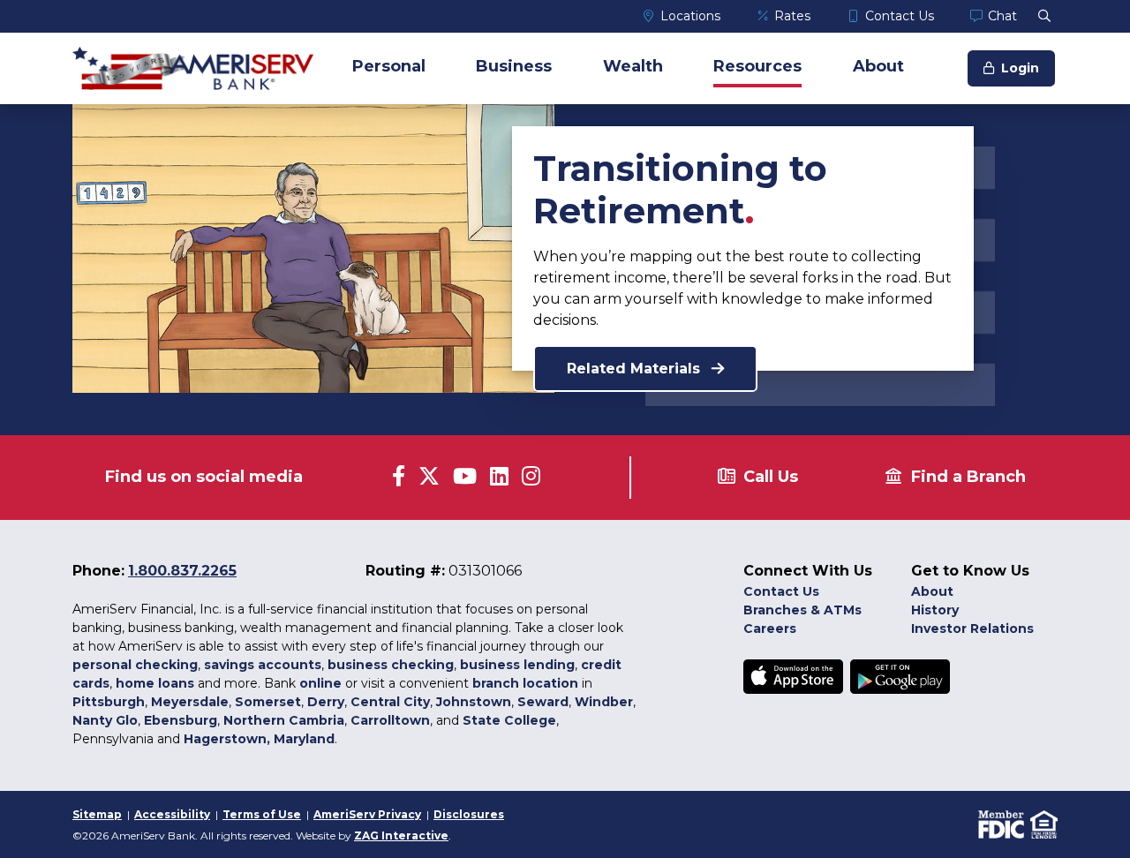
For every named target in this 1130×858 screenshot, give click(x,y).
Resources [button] (757, 66)
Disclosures (468, 814)
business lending (517, 665)
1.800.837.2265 (182, 570)
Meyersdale (190, 702)
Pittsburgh (108, 702)
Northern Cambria (283, 720)
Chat (1002, 16)
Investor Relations (972, 628)
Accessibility (172, 814)
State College (509, 720)
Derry (325, 702)
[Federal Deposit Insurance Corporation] (1000, 823)
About (932, 591)
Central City (390, 702)
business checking (391, 665)
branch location (525, 683)
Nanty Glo (105, 720)
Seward (543, 702)
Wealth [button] (633, 66)
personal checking (135, 665)
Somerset (268, 702)
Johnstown (473, 702)
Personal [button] (389, 66)
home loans (155, 683)
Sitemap (97, 814)
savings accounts (262, 665)
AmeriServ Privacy (367, 814)
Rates (792, 16)
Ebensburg (180, 720)
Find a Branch (968, 476)
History (935, 610)
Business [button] (514, 66)
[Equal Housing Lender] (1042, 823)
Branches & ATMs (802, 610)
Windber (604, 702)
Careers (769, 628)
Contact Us (899, 16)
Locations (690, 16)
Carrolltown (390, 720)
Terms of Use (261, 814)
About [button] (878, 66)
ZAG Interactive (401, 835)
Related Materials (635, 368)
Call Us (770, 476)
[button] (1044, 16)
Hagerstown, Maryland (259, 739)
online (320, 683)
